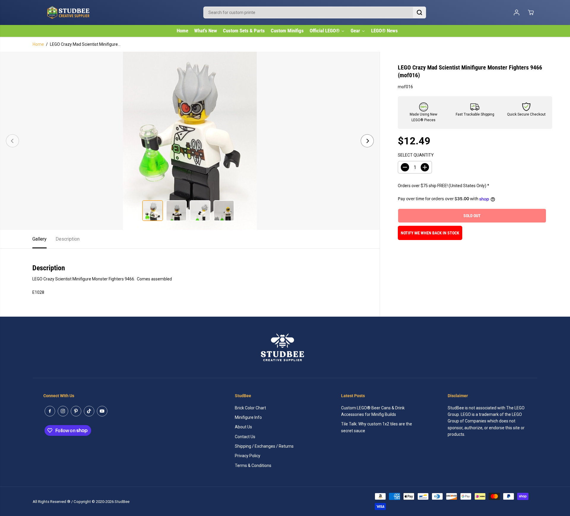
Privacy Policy (247, 455)
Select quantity (416, 155)
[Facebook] (49, 411)
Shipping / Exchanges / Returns (264, 446)
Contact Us (245, 436)
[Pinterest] (76, 411)
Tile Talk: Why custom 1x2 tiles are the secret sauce (376, 427)
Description (68, 239)
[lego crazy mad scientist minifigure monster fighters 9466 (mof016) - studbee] (190, 141)
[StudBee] (83, 12)
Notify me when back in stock (430, 233)
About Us (243, 427)
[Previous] (12, 140)
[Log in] (516, 12)
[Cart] (530, 12)
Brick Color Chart (250, 407)
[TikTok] (89, 411)
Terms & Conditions (253, 465)
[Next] (367, 140)
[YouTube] (102, 411)
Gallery (39, 239)
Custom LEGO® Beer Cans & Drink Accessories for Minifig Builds (373, 411)
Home (38, 44)
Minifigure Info (248, 417)
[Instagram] (62, 411)
